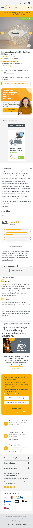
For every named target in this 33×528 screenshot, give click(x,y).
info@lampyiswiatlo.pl (20, 311)
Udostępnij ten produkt (11, 58)
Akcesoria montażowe (16, 125)
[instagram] (8, 487)
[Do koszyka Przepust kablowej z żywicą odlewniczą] (21, 157)
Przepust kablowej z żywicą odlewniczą (16, 149)
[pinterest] (11, 487)
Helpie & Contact (9, 463)
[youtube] (14, 487)
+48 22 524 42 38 (18, 313)
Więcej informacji (7, 260)
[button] (16, 14)
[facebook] (5, 487)
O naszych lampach (10, 468)
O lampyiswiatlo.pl (10, 458)
